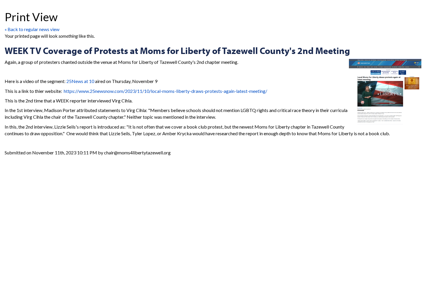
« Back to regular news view (32, 29)
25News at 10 (80, 81)
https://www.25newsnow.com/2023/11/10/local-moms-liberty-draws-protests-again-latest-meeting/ (165, 91)
